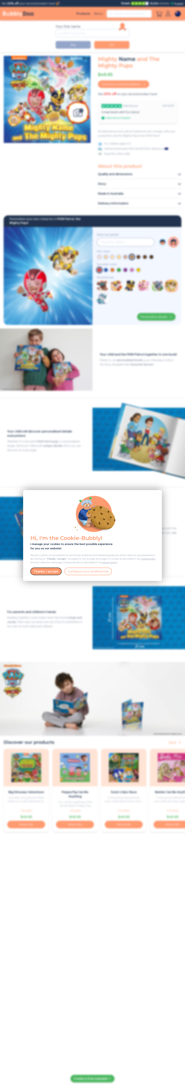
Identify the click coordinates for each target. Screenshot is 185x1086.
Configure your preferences (88, 571)
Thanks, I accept (46, 571)
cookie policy (148, 559)
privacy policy (109, 563)
